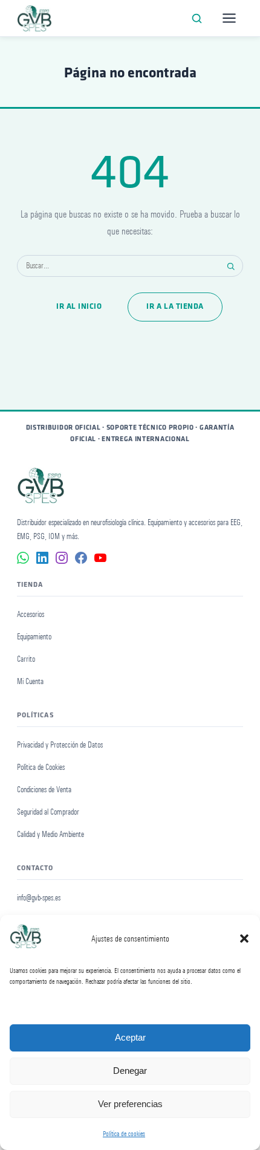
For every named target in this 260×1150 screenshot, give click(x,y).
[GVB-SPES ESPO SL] (34, 18)
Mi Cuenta (30, 681)
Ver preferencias (130, 1104)
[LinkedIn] (42, 558)
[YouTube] (100, 558)
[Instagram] (62, 558)
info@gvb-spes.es (38, 897)
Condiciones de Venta (44, 789)
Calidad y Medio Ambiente (50, 834)
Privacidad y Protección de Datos (60, 744)
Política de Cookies (41, 767)
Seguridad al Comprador (48, 811)
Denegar (130, 1070)
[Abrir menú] (229, 18)
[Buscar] (197, 18)
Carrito (26, 659)
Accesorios (30, 614)
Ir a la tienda (174, 307)
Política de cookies (124, 1133)
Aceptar (130, 1037)
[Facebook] (81, 558)
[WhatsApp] (23, 558)
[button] (244, 938)
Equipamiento (34, 636)
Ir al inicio (79, 307)
